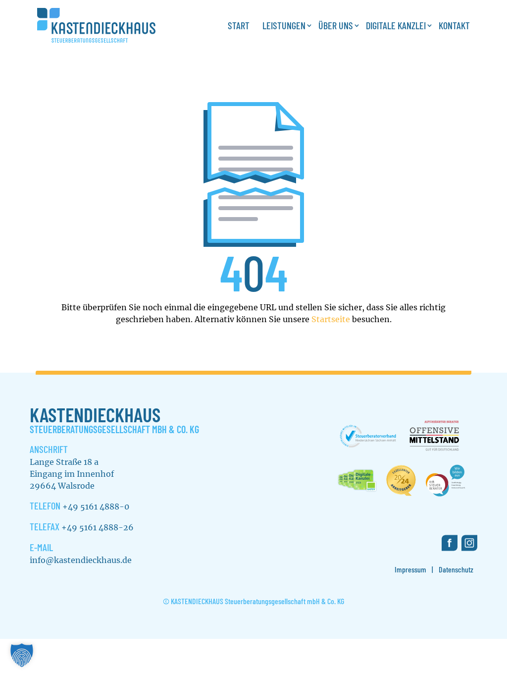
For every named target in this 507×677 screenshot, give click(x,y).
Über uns (335, 25)
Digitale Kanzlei (396, 25)
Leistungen (283, 25)
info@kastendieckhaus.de (81, 560)
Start (239, 25)
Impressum (410, 569)
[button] (22, 655)
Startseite (330, 319)
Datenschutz (456, 569)
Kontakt (454, 25)
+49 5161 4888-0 (95, 506)
